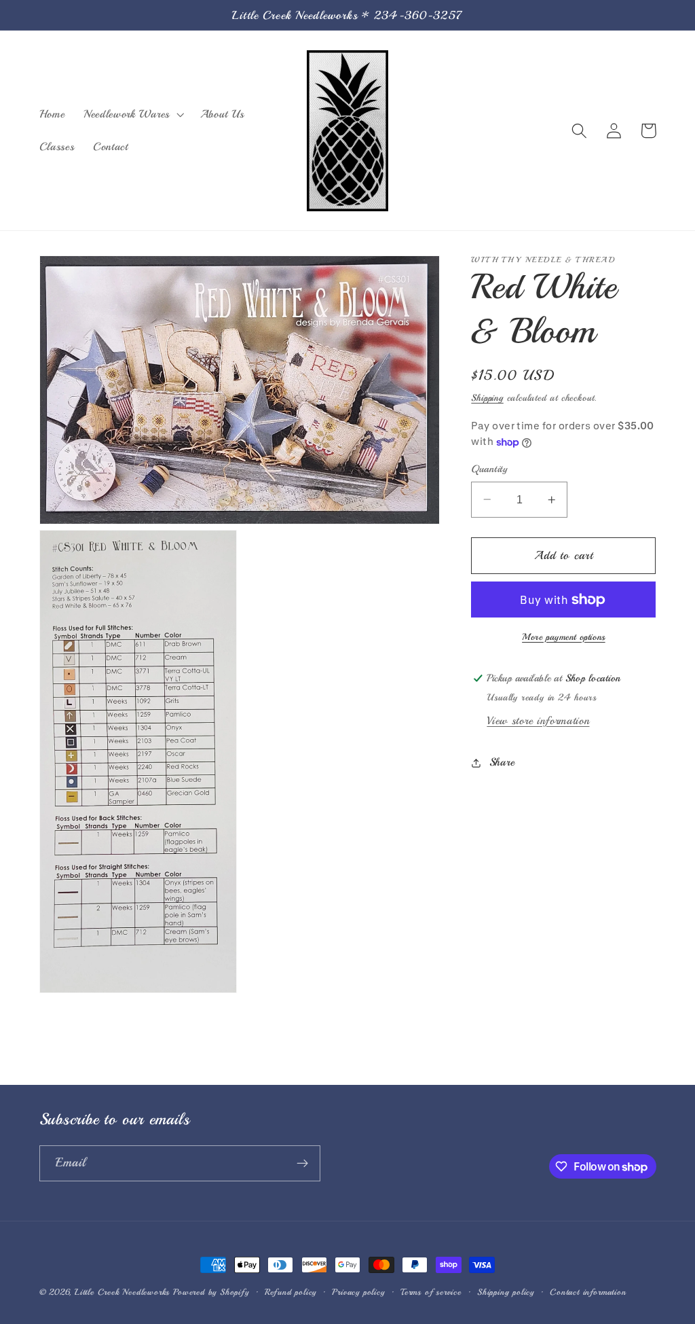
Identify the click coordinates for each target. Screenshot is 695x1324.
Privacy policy (358, 1292)
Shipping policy (505, 1292)
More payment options (563, 637)
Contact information (588, 1292)
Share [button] (501, 762)
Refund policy (290, 1292)
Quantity (489, 469)
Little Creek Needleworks (122, 1292)
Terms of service (431, 1292)
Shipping (487, 398)
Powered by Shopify (211, 1292)
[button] (132, 114)
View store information (538, 721)
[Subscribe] (302, 1163)
